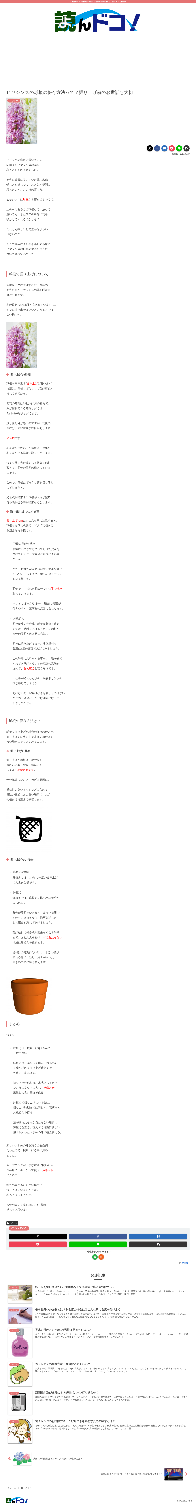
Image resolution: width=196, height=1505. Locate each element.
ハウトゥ (13, 1223)
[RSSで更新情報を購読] (101, 1257)
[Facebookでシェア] (157, 148)
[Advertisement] (98, 58)
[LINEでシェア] (179, 148)
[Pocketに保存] (172, 148)
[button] (186, 148)
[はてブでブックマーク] (164, 148)
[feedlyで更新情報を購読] (95, 1257)
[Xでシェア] (150, 148)
